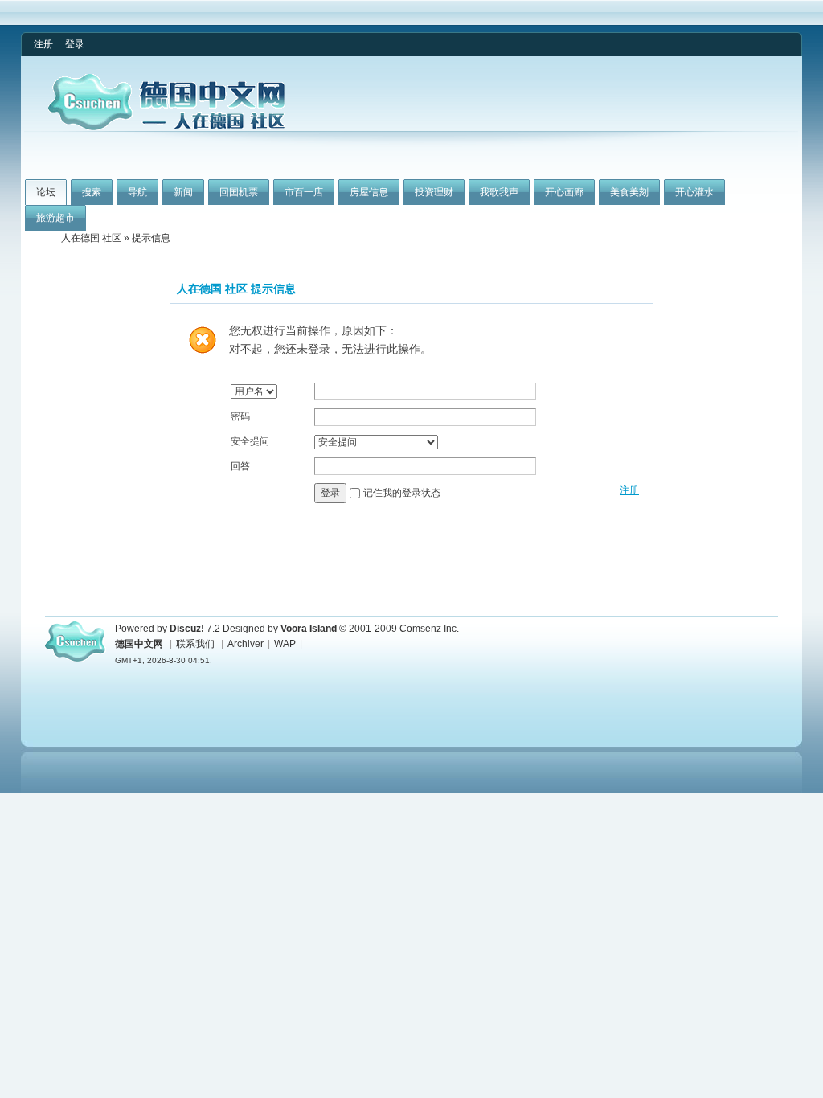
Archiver (245, 643)
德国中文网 (139, 643)
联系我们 (195, 643)
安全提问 (250, 441)
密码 (240, 416)
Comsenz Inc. (429, 628)
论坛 (45, 192)
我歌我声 (499, 192)
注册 (43, 44)
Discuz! (187, 628)
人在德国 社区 (91, 238)
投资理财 (434, 192)
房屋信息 (369, 192)
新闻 (183, 192)
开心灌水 (694, 192)
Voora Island (308, 628)
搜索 (91, 192)
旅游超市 (55, 217)
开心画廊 (564, 192)
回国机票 (238, 192)
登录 (74, 44)
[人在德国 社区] (166, 127)
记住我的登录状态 (401, 492)
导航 (137, 192)
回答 (240, 466)
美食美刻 (629, 192)
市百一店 (304, 192)
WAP (285, 643)
